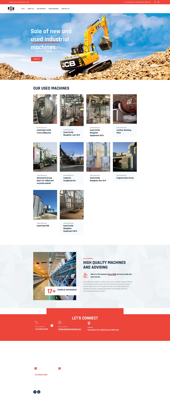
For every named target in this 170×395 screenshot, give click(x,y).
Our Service (97, 376)
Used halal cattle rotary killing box (44, 131)
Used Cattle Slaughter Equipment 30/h (97, 133)
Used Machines (54, 9)
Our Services (41, 9)
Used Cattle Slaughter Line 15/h (71, 133)
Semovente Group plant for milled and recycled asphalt (45, 181)
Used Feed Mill (43, 225)
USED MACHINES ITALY (59, 391)
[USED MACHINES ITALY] (13, 8)
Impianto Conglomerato (69, 179)
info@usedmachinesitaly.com (44, 372)
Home (23, 9)
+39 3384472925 (41, 375)
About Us (31, 9)
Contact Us (65, 9)
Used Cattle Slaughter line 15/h (98, 179)
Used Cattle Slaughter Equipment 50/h (70, 228)
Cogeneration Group (125, 178)
